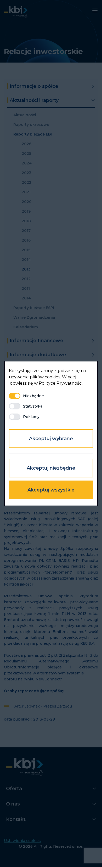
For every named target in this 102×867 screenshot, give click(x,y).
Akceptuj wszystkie (51, 490)
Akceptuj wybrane (51, 438)
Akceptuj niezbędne (51, 468)
